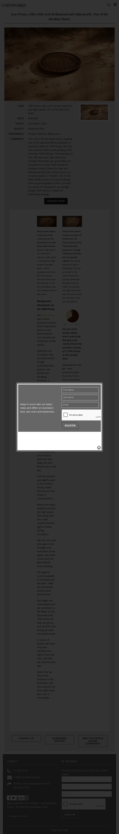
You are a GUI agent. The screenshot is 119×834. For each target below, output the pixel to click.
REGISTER (70, 426)
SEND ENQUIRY (59, 458)
